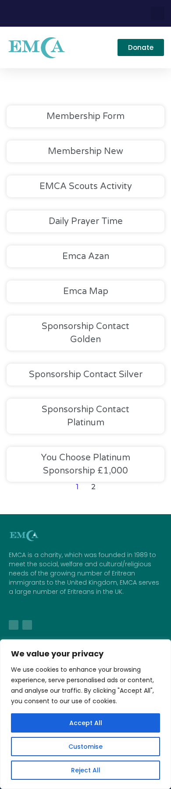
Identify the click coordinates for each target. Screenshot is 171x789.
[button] (157, 13)
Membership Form (85, 116)
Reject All (85, 770)
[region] (85, 714)
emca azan (85, 256)
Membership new (85, 151)
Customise (85, 746)
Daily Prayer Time (86, 221)
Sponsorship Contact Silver (85, 374)
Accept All (85, 723)
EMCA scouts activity (85, 186)
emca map (85, 291)
